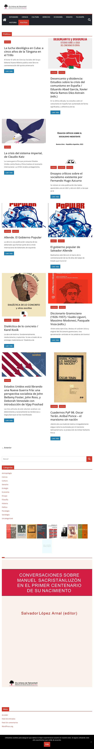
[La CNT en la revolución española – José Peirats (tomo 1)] (72, 526)
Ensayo (69, 17)
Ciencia (25, 17)
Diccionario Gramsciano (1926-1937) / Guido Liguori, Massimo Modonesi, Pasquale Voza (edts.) (70, 318)
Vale (47, 744)
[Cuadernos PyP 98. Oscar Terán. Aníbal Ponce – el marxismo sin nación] (70, 377)
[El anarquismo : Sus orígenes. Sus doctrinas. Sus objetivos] (11, 526)
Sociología (6, 515)
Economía (58, 17)
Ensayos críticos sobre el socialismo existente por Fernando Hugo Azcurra (66, 177)
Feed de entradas (8, 719)
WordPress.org (7, 726)
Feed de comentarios (10, 722)
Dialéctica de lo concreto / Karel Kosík (21, 328)
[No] (91, 742)
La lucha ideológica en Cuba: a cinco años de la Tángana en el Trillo (23, 51)
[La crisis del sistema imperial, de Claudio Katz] (24, 131)
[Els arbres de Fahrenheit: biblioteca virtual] (4, 20)
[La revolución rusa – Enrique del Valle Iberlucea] (83, 526)
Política (23, 22)
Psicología (5, 511)
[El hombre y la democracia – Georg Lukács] (21, 526)
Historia (13, 22)
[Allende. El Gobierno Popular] (24, 215)
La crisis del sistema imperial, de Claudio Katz (23, 155)
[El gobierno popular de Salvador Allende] (70, 220)
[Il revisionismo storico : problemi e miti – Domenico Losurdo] (42, 526)
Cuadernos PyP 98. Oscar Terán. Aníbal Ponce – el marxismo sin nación (66, 415)
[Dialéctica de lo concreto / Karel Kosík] (24, 294)
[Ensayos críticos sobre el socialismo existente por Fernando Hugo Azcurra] (70, 141)
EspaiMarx (13, 17)
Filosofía (80, 17)
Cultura (35, 17)
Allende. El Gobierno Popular (22, 237)
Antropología (7, 473)
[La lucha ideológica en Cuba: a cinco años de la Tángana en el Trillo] (47, 627)
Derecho (46, 17)
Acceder (5, 715)
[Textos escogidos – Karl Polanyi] (62, 526)
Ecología (5, 488)
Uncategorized (7, 518)
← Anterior (6, 447)
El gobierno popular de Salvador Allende (65, 248)
